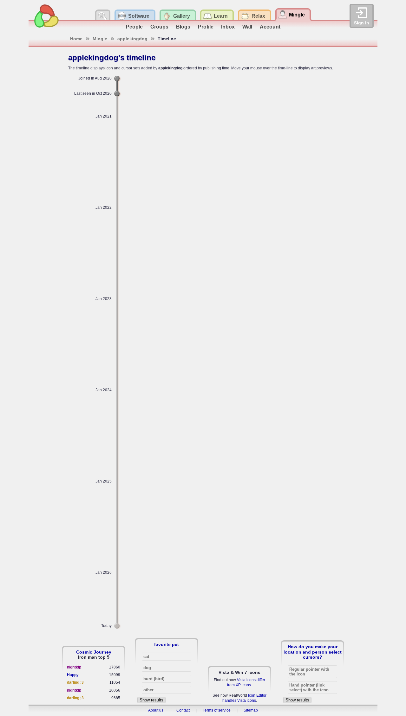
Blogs (183, 26)
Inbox (228, 26)
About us (155, 710)
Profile (205, 26)
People (134, 26)
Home (76, 38)
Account (270, 26)
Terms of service (217, 710)
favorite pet (166, 644)
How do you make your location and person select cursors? (313, 651)
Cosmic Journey (93, 652)
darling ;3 (75, 682)
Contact (183, 710)
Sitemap (251, 710)
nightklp (74, 667)
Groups (159, 26)
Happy (73, 675)
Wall (247, 26)
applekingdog (132, 38)
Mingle (100, 38)
